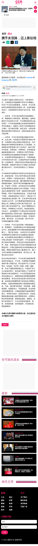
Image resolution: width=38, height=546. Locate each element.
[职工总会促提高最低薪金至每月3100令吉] (8, 412)
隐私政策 (24, 500)
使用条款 (24, 503)
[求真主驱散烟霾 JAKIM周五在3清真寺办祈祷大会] (8, 459)
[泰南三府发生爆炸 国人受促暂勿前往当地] (8, 435)
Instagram (5, 80)
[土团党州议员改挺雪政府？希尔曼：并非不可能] (8, 424)
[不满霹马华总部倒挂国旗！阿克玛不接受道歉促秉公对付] (8, 401)
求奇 (10, 506)
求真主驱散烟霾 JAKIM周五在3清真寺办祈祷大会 (24, 459)
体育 (10, 500)
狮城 (2, 503)
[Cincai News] (19, 4)
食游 (10, 503)
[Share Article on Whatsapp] (8, 43)
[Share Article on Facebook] (16, 43)
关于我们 (24, 497)
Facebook (29, 77)
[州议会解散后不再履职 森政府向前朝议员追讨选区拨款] (8, 447)
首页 (4, 33)
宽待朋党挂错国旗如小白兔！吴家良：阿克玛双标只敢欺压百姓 (21, 9)
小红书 (14, 80)
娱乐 (2, 510)
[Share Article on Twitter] (12, 43)
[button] (34, 88)
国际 (2, 500)
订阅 (4, 532)
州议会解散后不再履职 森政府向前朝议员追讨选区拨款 (24, 447)
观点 (10, 33)
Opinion (5, 324)
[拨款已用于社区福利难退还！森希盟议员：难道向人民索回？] (8, 470)
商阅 (2, 506)
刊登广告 (24, 506)
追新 (10, 510)
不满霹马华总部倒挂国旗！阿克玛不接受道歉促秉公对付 (24, 401)
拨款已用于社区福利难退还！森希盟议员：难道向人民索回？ (24, 470)
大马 (10, 6)
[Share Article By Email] (3, 43)
